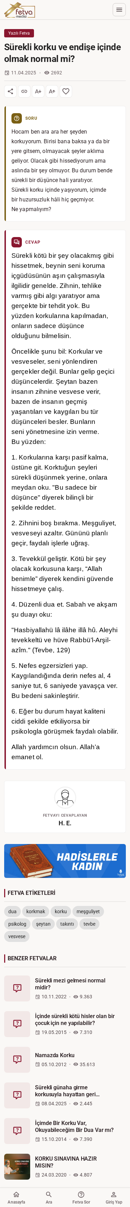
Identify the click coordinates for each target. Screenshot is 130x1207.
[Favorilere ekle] (66, 91)
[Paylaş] (10, 91)
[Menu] (119, 9)
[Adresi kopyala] (24, 91)
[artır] (52, 91)
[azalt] (38, 91)
